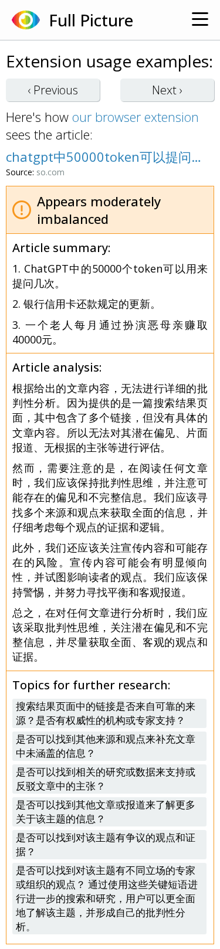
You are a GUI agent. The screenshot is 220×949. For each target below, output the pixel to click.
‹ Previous (53, 90)
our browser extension (135, 116)
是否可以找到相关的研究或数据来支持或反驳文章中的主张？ (105, 778)
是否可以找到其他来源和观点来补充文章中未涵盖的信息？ (105, 746)
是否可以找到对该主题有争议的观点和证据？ (105, 844)
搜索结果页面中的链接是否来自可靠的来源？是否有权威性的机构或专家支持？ (105, 713)
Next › (167, 90)
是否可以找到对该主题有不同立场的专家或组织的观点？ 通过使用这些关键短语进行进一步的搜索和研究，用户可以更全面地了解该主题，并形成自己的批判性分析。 (107, 898)
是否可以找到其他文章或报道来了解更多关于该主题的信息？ (105, 811)
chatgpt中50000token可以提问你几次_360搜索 (104, 156)
